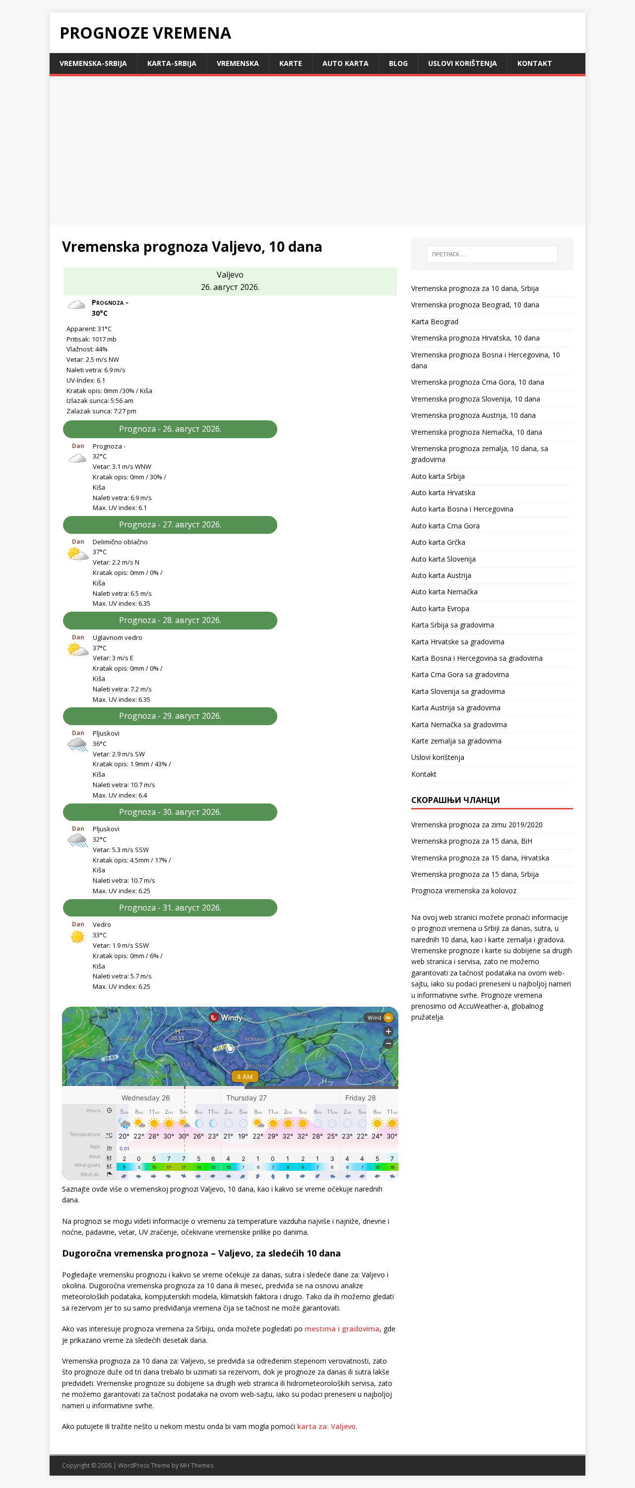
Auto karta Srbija (438, 476)
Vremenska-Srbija (93, 63)
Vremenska (238, 63)
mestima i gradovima (342, 1328)
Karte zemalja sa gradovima (456, 740)
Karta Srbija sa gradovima (452, 625)
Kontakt (534, 63)
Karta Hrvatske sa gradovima (458, 641)
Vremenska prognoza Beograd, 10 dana (475, 304)
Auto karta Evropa (440, 608)
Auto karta (345, 63)
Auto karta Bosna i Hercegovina (462, 509)
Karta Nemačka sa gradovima (459, 724)
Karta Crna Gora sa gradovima (460, 674)
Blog (398, 63)
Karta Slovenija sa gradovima (458, 691)
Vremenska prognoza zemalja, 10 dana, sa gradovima (479, 454)
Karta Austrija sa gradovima (456, 707)
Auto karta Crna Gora (445, 525)
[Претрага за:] (492, 254)
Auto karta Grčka (438, 542)
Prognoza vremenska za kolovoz (463, 890)
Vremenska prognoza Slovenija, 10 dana (475, 398)
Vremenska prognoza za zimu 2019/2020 (477, 824)
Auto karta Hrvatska (443, 492)
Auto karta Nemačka (444, 591)
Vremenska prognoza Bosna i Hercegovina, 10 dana (485, 360)
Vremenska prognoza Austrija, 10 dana (473, 415)
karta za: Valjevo (326, 1426)
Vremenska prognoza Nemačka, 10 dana (476, 432)
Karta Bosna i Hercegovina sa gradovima (477, 658)
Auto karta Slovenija (443, 559)
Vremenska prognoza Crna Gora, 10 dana (477, 382)
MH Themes (196, 1465)
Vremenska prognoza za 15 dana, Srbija (475, 874)
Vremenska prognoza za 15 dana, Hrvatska (480, 857)
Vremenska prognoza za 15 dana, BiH (471, 841)
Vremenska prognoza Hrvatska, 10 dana (475, 338)
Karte (290, 63)
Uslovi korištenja (462, 63)
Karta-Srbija (171, 63)
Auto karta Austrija (441, 575)
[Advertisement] (317, 150)
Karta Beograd (434, 321)
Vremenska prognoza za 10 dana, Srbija (475, 288)
